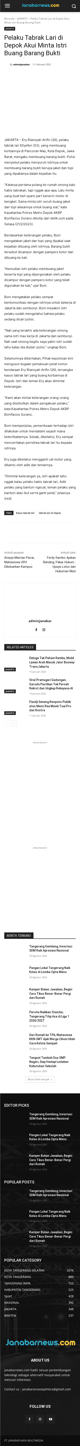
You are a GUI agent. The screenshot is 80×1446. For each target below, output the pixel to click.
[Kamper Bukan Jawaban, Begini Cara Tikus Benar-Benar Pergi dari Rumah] (15, 994)
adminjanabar (21, 64)
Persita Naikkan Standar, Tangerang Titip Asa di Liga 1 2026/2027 (49, 1016)
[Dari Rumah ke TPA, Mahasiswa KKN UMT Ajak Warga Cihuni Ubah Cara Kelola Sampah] (15, 1040)
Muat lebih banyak (38, 1079)
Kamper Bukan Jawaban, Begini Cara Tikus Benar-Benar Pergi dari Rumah (50, 993)
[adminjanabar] (7, 64)
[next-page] (13, 723)
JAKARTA (22, 18)
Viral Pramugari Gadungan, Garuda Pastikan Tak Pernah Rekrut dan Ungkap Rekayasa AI (51, 684)
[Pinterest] (37, 75)
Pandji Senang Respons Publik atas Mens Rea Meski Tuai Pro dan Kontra (50, 706)
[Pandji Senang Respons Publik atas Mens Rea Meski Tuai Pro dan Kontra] (15, 707)
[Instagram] (43, 628)
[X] (27, 75)
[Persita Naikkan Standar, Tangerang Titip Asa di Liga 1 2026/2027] (15, 1017)
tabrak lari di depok (50, 512)
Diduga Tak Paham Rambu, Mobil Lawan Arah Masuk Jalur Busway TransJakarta (51, 662)
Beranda (9, 18)
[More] (57, 75)
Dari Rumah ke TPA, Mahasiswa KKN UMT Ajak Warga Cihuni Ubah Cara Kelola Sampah (52, 1039)
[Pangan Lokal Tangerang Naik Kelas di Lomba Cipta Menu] (15, 973)
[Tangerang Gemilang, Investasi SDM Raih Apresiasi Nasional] (15, 951)
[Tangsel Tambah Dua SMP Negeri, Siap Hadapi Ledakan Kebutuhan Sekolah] (15, 1063)
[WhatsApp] (47, 75)
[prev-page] (7, 723)
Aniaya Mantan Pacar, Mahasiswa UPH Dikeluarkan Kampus (19, 562)
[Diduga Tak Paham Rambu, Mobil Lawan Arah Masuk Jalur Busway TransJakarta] (15, 663)
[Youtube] (50, 1419)
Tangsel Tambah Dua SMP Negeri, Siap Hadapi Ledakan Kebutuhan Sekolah (48, 1062)
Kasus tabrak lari (25, 512)
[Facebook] (17, 75)
